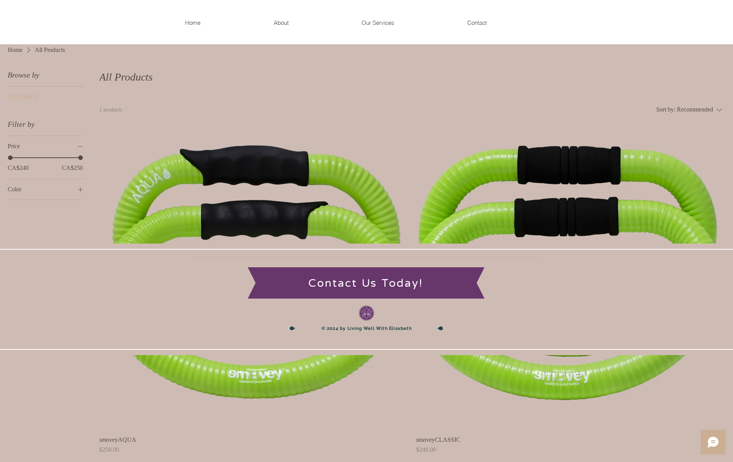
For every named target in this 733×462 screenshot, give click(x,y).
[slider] (10, 157)
